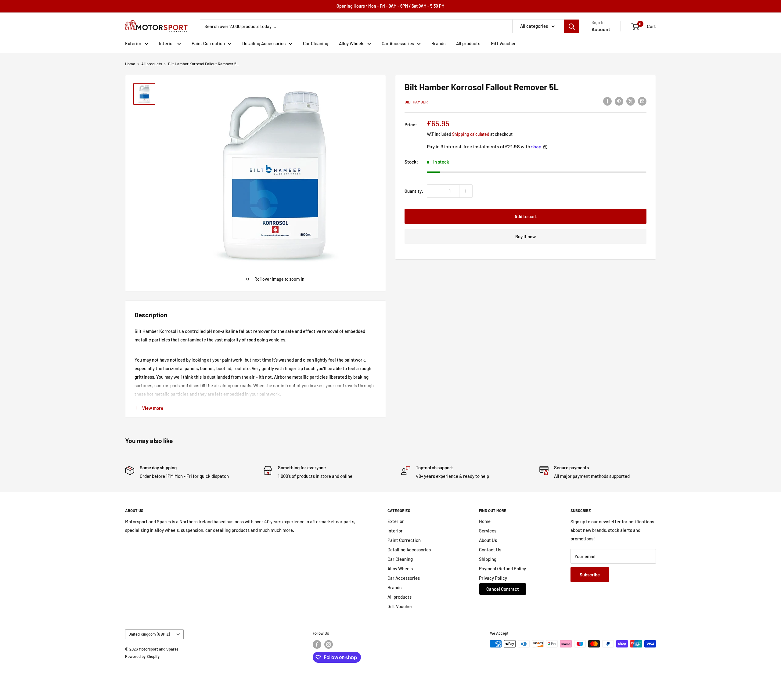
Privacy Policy (493, 578)
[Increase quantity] (465, 191)
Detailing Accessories (264, 43)
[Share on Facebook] (607, 101)
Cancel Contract (502, 589)
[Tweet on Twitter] (630, 101)
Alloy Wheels (351, 43)
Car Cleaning (315, 43)
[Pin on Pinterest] (619, 101)
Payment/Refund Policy (502, 568)
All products (468, 43)
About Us (488, 540)
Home (130, 63)
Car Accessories (398, 43)
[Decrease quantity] (433, 191)
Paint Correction (208, 43)
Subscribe (590, 574)
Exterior (133, 43)
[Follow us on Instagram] (328, 644)
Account (601, 29)
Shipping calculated (470, 134)
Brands (438, 43)
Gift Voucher (503, 43)
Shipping (487, 559)
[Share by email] (642, 101)
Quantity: (414, 191)
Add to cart (525, 216)
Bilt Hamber (416, 101)
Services (487, 530)
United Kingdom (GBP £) (149, 634)
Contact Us (490, 549)
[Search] (571, 26)
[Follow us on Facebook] (317, 644)
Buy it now (525, 236)
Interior (166, 43)
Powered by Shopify (142, 656)
